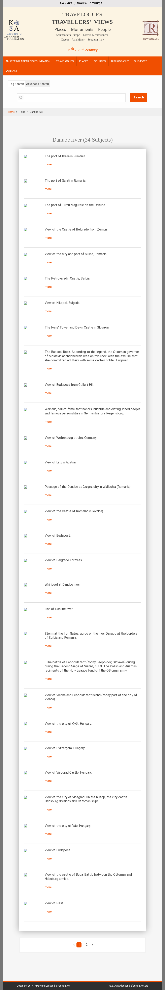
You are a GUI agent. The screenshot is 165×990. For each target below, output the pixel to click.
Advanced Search (37, 84)
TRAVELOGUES (82, 14)
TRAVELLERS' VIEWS (82, 22)
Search (138, 97)
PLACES (84, 61)
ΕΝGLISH (82, 3)
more (48, 164)
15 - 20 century (82, 50)
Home (11, 112)
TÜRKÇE (97, 3)
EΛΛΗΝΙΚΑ (66, 3)
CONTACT (12, 70)
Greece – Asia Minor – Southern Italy (82, 39)
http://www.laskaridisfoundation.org (128, 985)
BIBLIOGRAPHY (120, 61)
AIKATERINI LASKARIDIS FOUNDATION (28, 61)
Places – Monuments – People (82, 29)
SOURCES (100, 61)
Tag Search (16, 84)
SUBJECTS (140, 61)
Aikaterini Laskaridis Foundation (52, 985)
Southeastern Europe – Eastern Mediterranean (82, 35)
